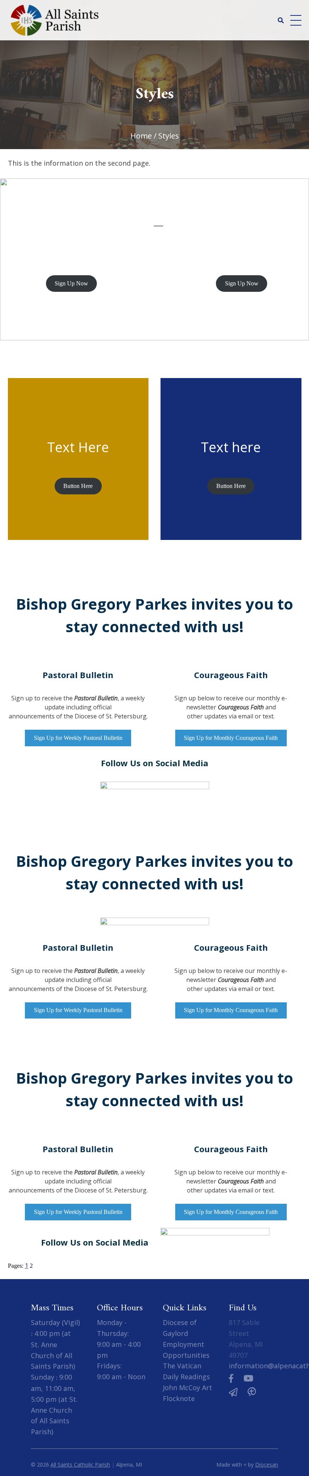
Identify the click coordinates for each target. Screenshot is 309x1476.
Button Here (78, 486)
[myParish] (252, 1392)
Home (141, 136)
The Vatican (182, 1365)
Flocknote (179, 1398)
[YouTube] (248, 1378)
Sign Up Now (71, 283)
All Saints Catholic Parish (80, 1464)
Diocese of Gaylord (180, 1328)
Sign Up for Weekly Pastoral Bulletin (78, 738)
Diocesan (266, 1464)
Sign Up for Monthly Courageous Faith (231, 738)
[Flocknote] (233, 1392)
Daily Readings (186, 1376)
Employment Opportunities (186, 1350)
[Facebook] (231, 1378)
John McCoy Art (187, 1387)
